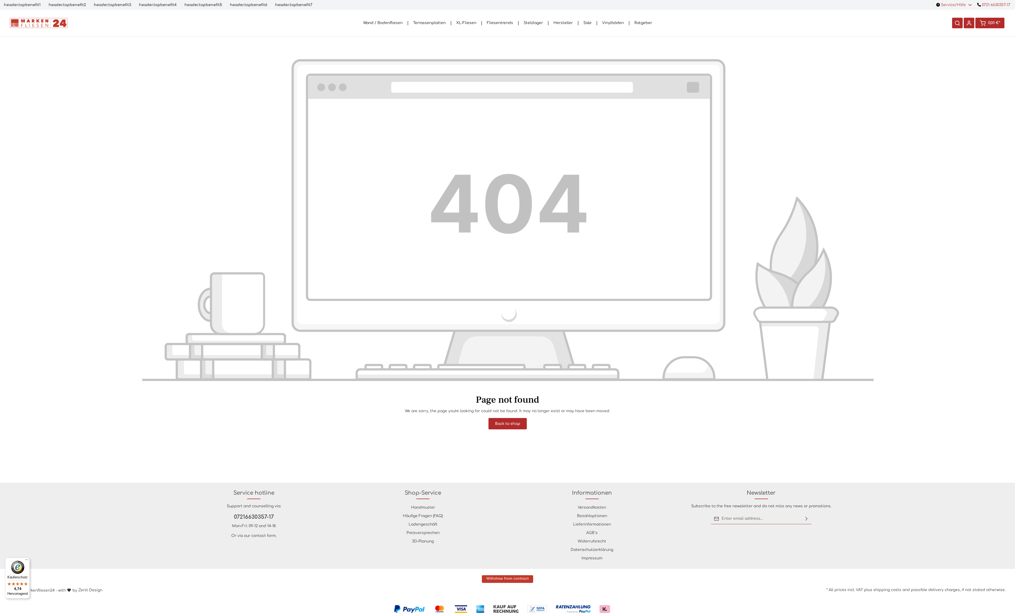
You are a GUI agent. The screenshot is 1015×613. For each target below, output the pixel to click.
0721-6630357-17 (995, 5)
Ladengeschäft (423, 524)
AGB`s (592, 533)
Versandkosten (592, 507)
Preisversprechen (423, 533)
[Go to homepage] (39, 23)
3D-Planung (423, 541)
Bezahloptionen (592, 516)
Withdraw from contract (507, 579)
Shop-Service (423, 493)
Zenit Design (90, 590)
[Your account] (969, 23)
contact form (263, 536)
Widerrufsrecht (592, 541)
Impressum (592, 558)
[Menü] (27, 561)
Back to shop (507, 424)
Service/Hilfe (953, 5)
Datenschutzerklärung (592, 550)
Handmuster (423, 507)
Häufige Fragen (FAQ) (423, 516)
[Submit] (806, 518)
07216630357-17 (254, 517)
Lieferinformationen (592, 524)
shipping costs (887, 590)
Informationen (592, 493)
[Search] (957, 23)
